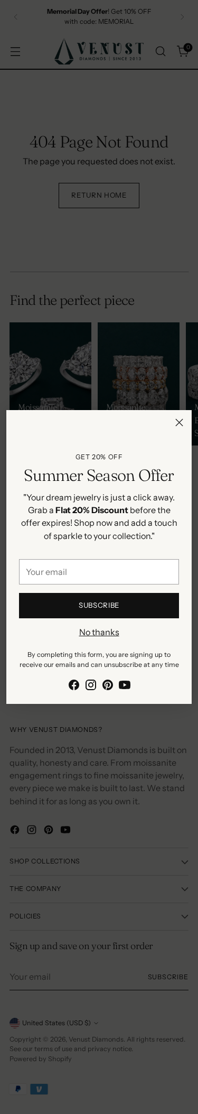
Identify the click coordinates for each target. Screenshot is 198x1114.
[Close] (179, 422)
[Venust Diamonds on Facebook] (74, 686)
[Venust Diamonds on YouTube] (124, 686)
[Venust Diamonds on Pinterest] (107, 686)
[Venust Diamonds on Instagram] (90, 686)
